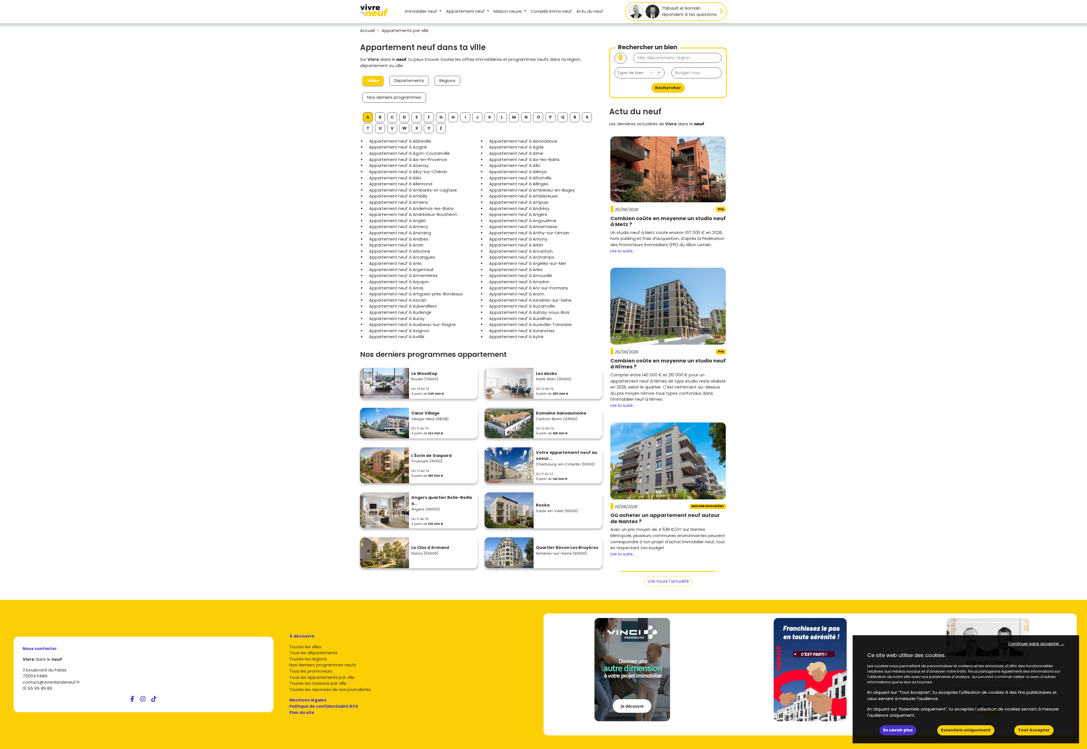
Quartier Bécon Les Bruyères (567, 547)
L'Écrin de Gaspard (431, 455)
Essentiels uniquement (966, 730)
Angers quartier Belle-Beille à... (441, 501)
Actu (589, 11)
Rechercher (668, 88)
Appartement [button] (465, 11)
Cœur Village (425, 413)
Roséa (542, 505)
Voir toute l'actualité (668, 581)
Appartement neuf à (400, 141)
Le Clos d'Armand (430, 547)
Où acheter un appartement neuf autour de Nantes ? (665, 518)
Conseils (551, 11)
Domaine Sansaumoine (561, 413)
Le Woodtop (424, 373)
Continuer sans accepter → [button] (1036, 644)
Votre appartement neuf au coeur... (566, 456)
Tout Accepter (1034, 730)
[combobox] (640, 72)
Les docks (546, 373)
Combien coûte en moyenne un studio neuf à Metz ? (668, 221)
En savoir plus (898, 730)
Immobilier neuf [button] (421, 11)
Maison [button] (507, 11)
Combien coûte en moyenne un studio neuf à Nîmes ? (668, 363)
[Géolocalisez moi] (620, 58)
